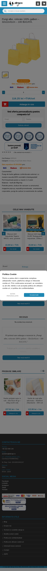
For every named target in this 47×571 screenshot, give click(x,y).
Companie (32, 300)
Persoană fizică (17, 300)
